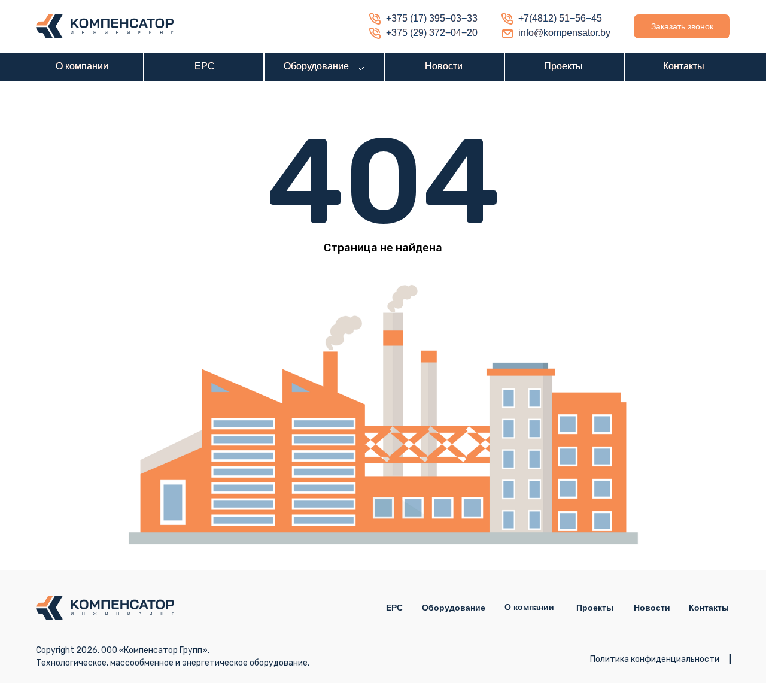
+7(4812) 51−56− (554, 18)
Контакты (683, 66)
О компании (82, 66)
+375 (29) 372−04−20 (432, 33)
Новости (444, 66)
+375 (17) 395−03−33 (432, 18)
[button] (682, 26)
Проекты (563, 66)
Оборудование (316, 66)
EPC (204, 66)
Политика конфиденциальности (654, 659)
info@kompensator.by (564, 33)
